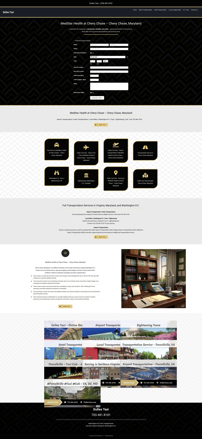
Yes (93, 53)
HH (91, 64)
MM (98, 64)
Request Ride (97, 97)
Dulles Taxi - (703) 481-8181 (101, 3)
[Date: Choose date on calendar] (127, 57)
